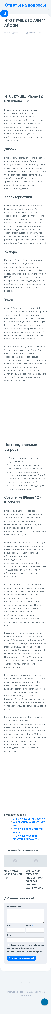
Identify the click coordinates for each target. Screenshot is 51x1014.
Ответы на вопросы (25, 5)
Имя (9, 925)
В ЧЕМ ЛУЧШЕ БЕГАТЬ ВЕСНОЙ (29, 819)
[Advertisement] (25, 64)
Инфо (7, 32)
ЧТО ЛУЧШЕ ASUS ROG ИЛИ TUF (13, 874)
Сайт (9, 935)
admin (32, 32)
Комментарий (14, 906)
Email (29, 925)
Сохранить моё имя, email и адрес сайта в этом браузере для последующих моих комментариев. (25, 948)
